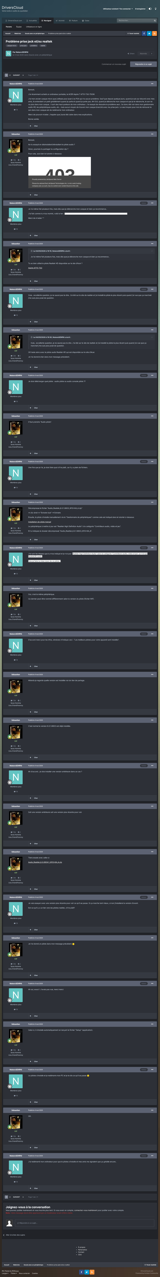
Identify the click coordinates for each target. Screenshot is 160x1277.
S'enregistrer (140, 9)
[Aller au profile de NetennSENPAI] (8, 53)
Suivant (16, 75)
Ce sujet (147, 20)
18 (17, 110)
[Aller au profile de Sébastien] (16, 146)
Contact (81, 1252)
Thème (13, 1273)
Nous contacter (24, 1273)
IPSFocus (15, 1271)
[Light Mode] (155, 9)
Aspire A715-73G (35, 268)
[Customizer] (150, 9)
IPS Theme (6, 1271)
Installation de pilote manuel (39, 522)
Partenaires (82, 1250)
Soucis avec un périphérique (40, 55)
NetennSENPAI (22, 52)
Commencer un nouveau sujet (114, 64)
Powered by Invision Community (147, 1273)
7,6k (14, 160)
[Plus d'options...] (152, 83)
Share (131, 54)
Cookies (35, 1273)
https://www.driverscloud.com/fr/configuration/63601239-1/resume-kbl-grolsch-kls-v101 (96, 214)
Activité (61, 21)
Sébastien (16, 134)
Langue (5, 1273)
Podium (74, 21)
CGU (80, 1255)
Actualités (33, 21)
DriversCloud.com (15, 21)
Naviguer (47, 21)
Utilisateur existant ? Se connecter (117, 9)
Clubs (86, 21)
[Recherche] (155, 21)
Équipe (19, 27)
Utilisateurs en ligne (34, 27)
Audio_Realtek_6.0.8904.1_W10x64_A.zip (45, 862)
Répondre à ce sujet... (28, 1223)
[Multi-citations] (30, 126)
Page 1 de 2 (32, 75)
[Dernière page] (23, 75)
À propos (81, 1247)
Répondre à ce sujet (143, 64)
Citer (36, 126)
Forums (9, 27)
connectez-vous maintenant (85, 1210)
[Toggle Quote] (32, 251)
